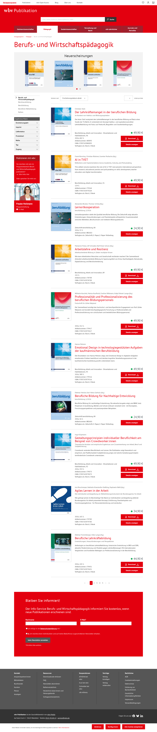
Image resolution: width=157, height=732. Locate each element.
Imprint (18, 127)
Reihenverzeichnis (49, 687)
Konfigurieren (113, 727)
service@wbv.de (64, 718)
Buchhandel (18, 684)
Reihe (18, 140)
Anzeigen (17, 694)
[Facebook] (133, 716)
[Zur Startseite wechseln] (20, 10)
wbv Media (51, 714)
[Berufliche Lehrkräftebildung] (61, 548)
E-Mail (21, 209)
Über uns (67, 2)
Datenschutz (129, 684)
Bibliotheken (18, 680)
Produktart (20, 136)
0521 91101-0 (51, 718)
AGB (126, 677)
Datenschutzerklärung (48, 628)
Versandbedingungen (133, 703)
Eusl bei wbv (84, 683)
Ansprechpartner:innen (22, 677)
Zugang (18, 149)
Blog (56, 2)
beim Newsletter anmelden (38, 640)
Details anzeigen (132, 144)
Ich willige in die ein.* (44, 628)
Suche (112, 19)
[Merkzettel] (143, 2)
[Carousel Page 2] (80, 89)
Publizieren (26, 2)
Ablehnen (97, 727)
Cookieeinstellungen (132, 680)
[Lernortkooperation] (53, 74)
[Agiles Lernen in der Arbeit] (61, 500)
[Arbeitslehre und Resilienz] (83, 73)
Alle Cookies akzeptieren (134, 727)
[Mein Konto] (148, 2)
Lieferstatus (20, 131)
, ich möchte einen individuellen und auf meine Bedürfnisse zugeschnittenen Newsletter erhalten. (64, 634)
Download (132, 138)
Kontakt (79, 2)
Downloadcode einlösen (52, 677)
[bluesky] (137, 716)
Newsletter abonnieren (51, 684)
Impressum (129, 699)
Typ (17, 145)
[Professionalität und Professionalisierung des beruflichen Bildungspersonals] (112, 73)
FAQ (44, 680)
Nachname (30, 620)
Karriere (17, 687)
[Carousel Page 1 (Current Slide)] (77, 89)
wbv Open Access (42, 2)
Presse (16, 691)
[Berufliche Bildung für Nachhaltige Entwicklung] (61, 405)
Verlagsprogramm (9, 2)
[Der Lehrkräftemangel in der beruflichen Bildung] (61, 121)
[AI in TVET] (24, 73)
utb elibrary (83, 692)
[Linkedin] (141, 716)
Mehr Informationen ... (64, 727)
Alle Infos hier (24, 174)
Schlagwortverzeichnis (51, 697)
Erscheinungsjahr (22, 123)
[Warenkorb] (153, 2)
